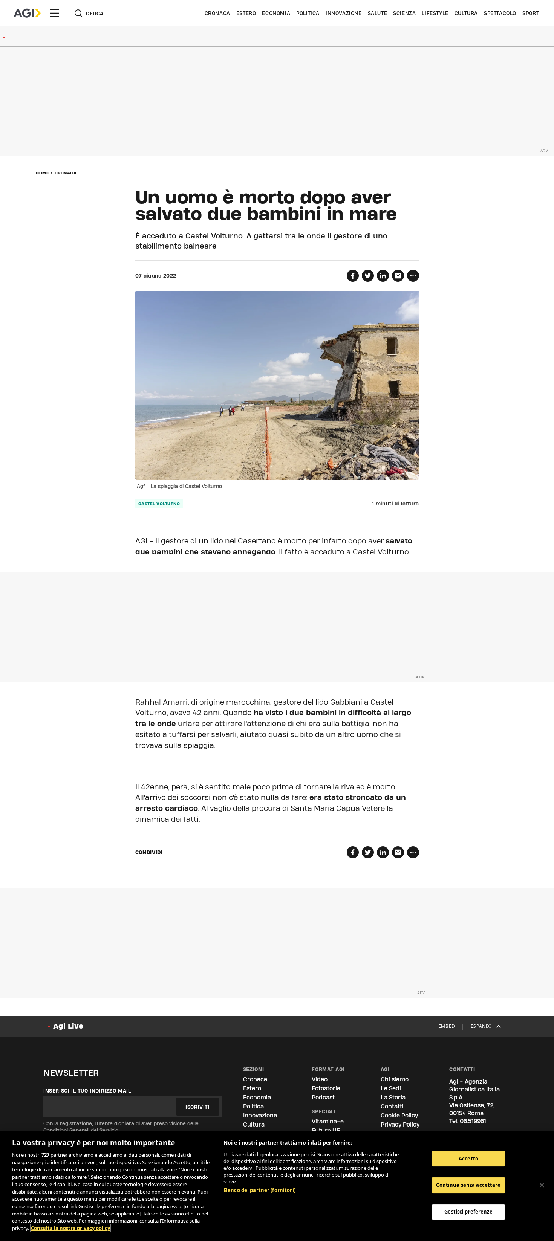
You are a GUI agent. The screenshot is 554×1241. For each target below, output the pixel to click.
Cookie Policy (399, 1115)
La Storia (393, 1097)
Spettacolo (500, 13)
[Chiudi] (542, 1185)
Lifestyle (435, 13)
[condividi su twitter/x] (368, 276)
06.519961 (473, 1121)
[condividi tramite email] (398, 276)
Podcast (323, 1097)
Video (320, 1079)
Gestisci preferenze (468, 1211)
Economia (276, 13)
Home (42, 173)
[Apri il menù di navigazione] (54, 13)
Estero (246, 13)
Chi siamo (395, 1079)
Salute (377, 13)
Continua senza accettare (468, 1184)
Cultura (466, 13)
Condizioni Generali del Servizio (80, 1130)
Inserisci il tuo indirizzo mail (87, 1090)
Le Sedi (391, 1088)
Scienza (404, 13)
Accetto (468, 1158)
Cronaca (217, 13)
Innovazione (344, 13)
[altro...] (413, 276)
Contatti (392, 1106)
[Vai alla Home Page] (27, 13)
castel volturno (159, 503)
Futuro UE (326, 1130)
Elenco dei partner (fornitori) (259, 1190)
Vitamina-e (328, 1121)
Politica (308, 13)
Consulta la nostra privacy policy (70, 1228)
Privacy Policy (400, 1124)
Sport (530, 13)
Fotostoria (326, 1088)
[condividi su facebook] (353, 276)
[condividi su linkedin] (383, 276)
